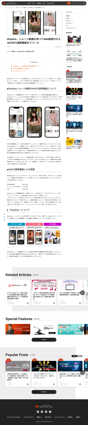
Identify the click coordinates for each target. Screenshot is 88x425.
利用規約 (78, 417)
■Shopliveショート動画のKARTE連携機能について (26, 66)
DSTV (69, 3)
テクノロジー (69, 23)
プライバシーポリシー (59, 417)
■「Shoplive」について (19, 71)
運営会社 (39, 417)
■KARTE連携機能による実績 (20, 68)
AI (66, 25)
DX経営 (67, 15)
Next (82, 292)
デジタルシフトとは (28, 417)
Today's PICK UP (58, 46)
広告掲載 (70, 417)
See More (44, 339)
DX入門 (67, 18)
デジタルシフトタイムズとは (13, 417)
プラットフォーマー (70, 28)
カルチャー (68, 20)
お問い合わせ (48, 417)
